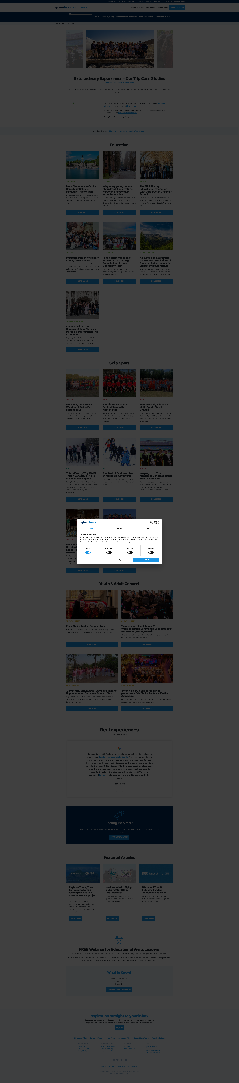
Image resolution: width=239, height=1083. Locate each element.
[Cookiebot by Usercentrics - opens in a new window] (151, 522)
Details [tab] (119, 528)
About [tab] (147, 528)
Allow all (146, 560)
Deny (119, 560)
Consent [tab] (91, 528)
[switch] (109, 552)
